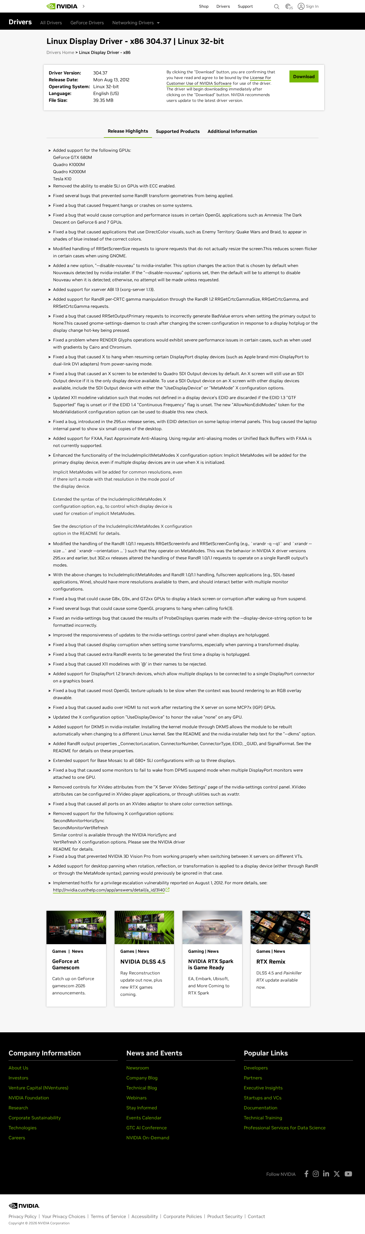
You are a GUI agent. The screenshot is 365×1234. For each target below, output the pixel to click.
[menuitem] (97, 6)
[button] (288, 8)
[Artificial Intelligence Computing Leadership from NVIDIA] (62, 6)
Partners (253, 1078)
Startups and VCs (262, 1098)
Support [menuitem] (245, 6)
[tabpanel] (182, 520)
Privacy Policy (22, 1216)
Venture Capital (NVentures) (38, 1088)
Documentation (260, 1107)
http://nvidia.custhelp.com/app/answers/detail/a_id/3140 (109, 890)
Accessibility (144, 1216)
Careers (17, 1137)
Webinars (136, 1098)
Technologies (22, 1127)
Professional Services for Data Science (285, 1127)
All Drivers (51, 22)
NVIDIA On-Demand (147, 1137)
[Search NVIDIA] (276, 5)
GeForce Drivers (87, 22)
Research (18, 1107)
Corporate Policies (182, 1216)
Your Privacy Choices (63, 1216)
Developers (256, 1068)
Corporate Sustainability (35, 1117)
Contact (256, 1216)
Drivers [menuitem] (223, 6)
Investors (18, 1078)
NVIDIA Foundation (29, 1098)
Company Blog (142, 1078)
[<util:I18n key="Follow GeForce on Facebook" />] (306, 1173)
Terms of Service (108, 1216)
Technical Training (263, 1117)
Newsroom (137, 1068)
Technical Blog (141, 1088)
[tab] (128, 131)
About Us (18, 1068)
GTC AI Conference (146, 1127)
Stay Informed (141, 1107)
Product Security (224, 1216)
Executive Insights (263, 1088)
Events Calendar (143, 1117)
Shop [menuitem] (203, 6)
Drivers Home (60, 52)
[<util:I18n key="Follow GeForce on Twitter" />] (336, 1173)
